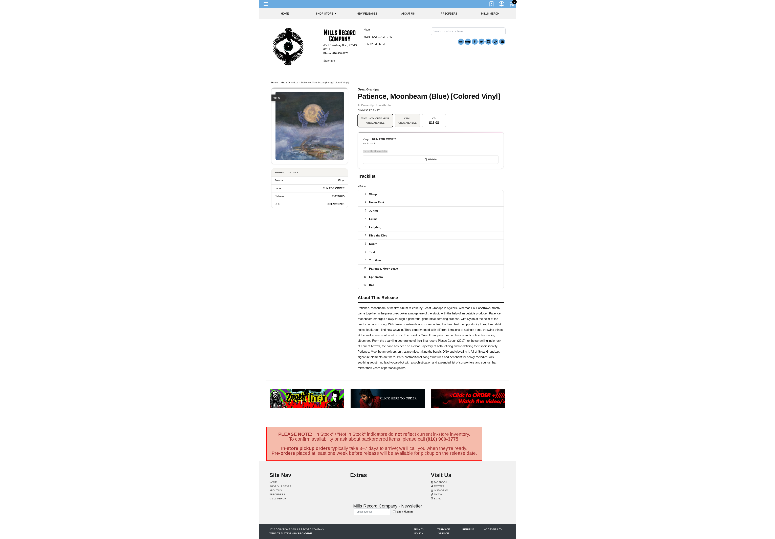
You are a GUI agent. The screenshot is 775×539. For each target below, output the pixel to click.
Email (437, 498)
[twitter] (481, 41)
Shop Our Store (280, 486)
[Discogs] (467, 41)
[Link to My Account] (502, 4)
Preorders (449, 13)
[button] (326, 13)
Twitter (438, 486)
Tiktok (437, 494)
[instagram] (488, 41)
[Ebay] (461, 41)
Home (274, 82)
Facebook (440, 482)
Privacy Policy (419, 531)
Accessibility (493, 529)
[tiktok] (495, 41)
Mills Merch (490, 13)
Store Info (329, 60)
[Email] (502, 41)
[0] (512, 5)
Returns (468, 529)
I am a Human (404, 511)
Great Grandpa (289, 82)
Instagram (440, 490)
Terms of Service (443, 531)
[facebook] (474, 41)
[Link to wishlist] (491, 4)
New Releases (366, 13)
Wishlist (432, 159)
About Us (408, 13)
